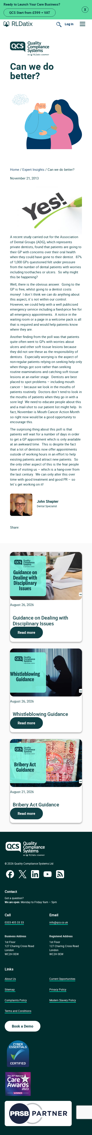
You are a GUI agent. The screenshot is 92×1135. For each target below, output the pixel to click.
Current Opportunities (62, 979)
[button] (82, 24)
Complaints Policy (16, 1000)
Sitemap (10, 989)
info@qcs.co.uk (58, 922)
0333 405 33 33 (14, 922)
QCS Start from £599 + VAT (29, 12)
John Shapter (48, 501)
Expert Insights (33, 169)
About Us (10, 979)
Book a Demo (22, 1026)
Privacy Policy (57, 989)
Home (14, 169)
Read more (26, 632)
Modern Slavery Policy (62, 1000)
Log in (69, 24)
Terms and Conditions (18, 1011)
